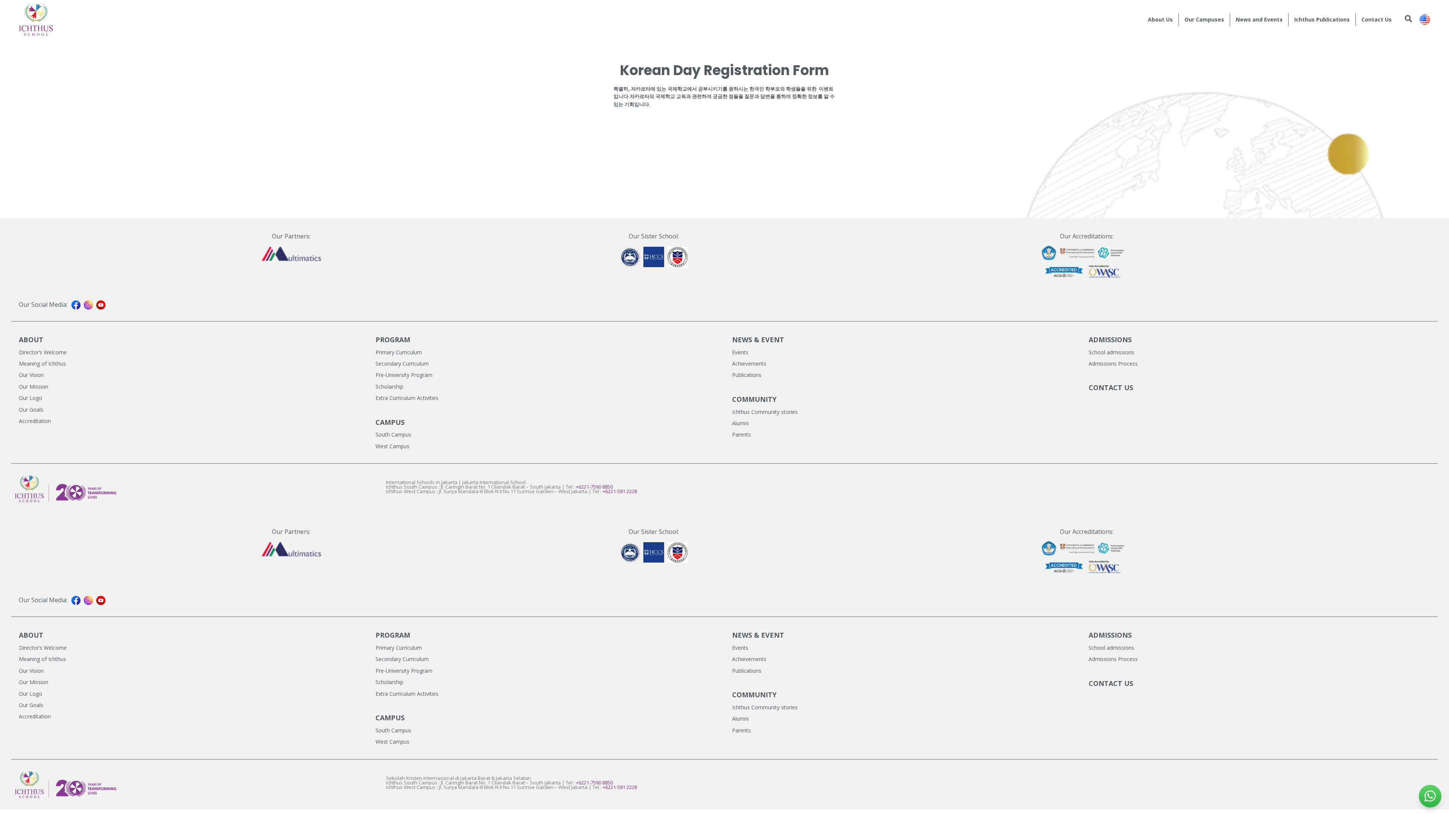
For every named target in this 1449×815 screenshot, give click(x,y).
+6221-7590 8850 (594, 486)
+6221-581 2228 (620, 491)
